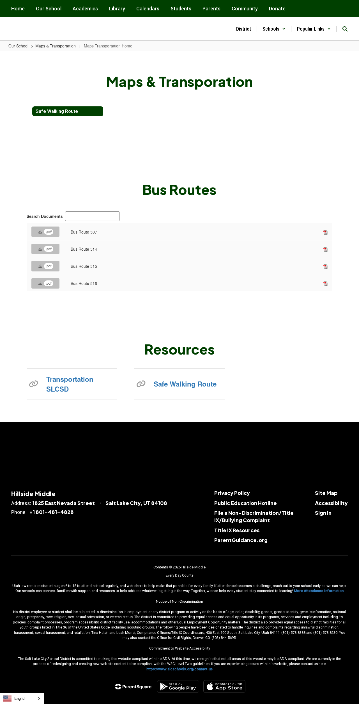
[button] (274, 29)
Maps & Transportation (55, 46)
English (20, 698)
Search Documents (45, 216)
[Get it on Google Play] (178, 686)
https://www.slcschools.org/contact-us (179, 669)
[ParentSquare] (133, 686)
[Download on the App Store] (224, 686)
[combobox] (22, 698)
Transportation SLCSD (69, 383)
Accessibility (331, 503)
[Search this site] (345, 29)
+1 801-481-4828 (51, 512)
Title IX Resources (236, 530)
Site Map (326, 493)
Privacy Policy (232, 493)
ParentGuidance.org (241, 540)
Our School (18, 46)
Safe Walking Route (185, 383)
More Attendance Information (319, 591)
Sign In (323, 512)
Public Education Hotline (245, 503)
